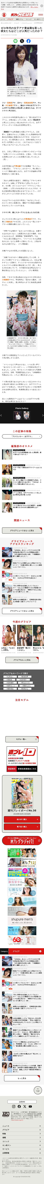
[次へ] (43, 415)
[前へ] (1, 415)
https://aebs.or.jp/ (17, 1120)
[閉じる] (42, 6)
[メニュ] (40, 14)
